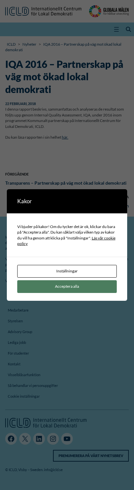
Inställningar (67, 271)
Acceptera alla (67, 286)
